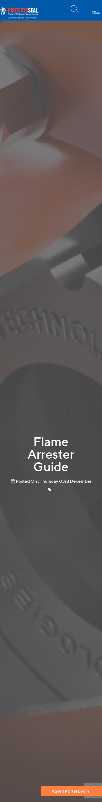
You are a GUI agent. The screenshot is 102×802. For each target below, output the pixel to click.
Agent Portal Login (70, 791)
